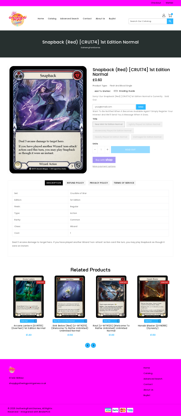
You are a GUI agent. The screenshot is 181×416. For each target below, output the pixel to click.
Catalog (148, 373)
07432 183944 (16, 377)
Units (95, 144)
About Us (148, 389)
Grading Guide (127, 91)
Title (95, 118)
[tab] (54, 182)
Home (147, 367)
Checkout (156, 2)
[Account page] (164, 15)
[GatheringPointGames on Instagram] (15, 3)
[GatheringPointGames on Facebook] (10, 3)
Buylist (147, 395)
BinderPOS (44, 411)
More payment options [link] (104, 166)
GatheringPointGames (90, 47)
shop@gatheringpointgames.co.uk (27, 383)
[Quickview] (12, 336)
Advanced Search (153, 378)
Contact (148, 384)
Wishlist (169, 2)
